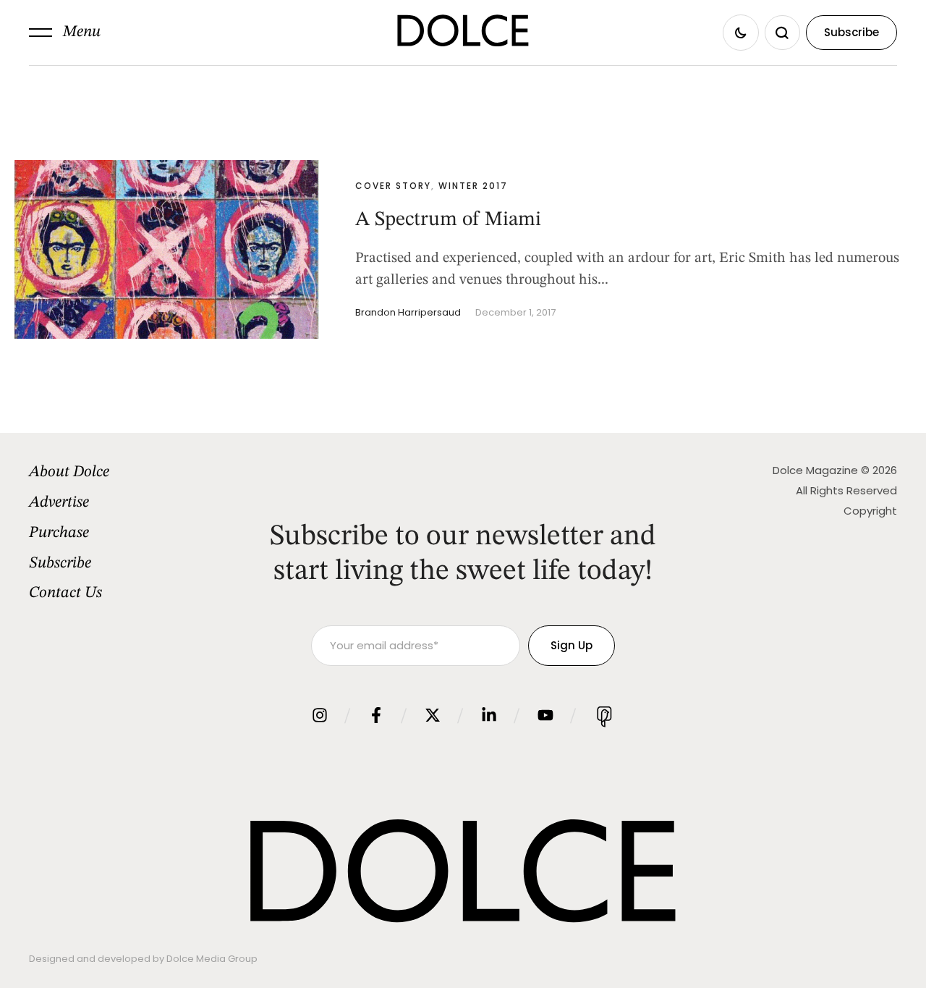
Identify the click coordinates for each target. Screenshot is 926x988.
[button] (65, 32)
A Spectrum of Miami (448, 220)
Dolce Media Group (212, 959)
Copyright (870, 510)
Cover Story (393, 186)
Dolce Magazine (815, 470)
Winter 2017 (473, 186)
